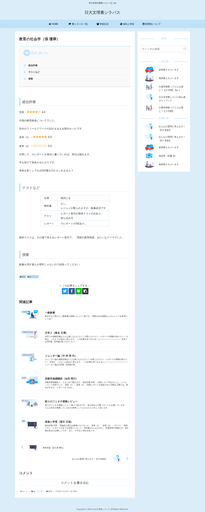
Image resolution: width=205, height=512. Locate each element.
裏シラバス (33, 276)
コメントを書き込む (75, 482)
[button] (184, 48)
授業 (30, 78)
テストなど (34, 72)
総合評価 (32, 65)
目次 (34, 52)
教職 (23, 276)
